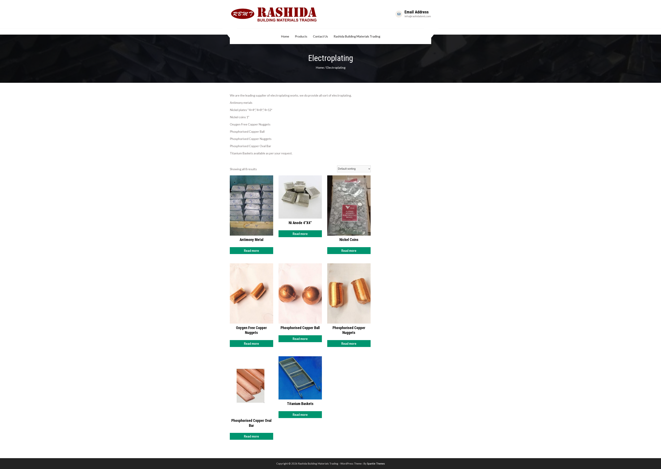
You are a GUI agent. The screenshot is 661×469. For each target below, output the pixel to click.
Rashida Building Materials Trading (357, 36)
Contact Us (320, 36)
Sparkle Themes (376, 463)
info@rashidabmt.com (418, 16)
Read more (251, 250)
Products (301, 36)
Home (285, 36)
